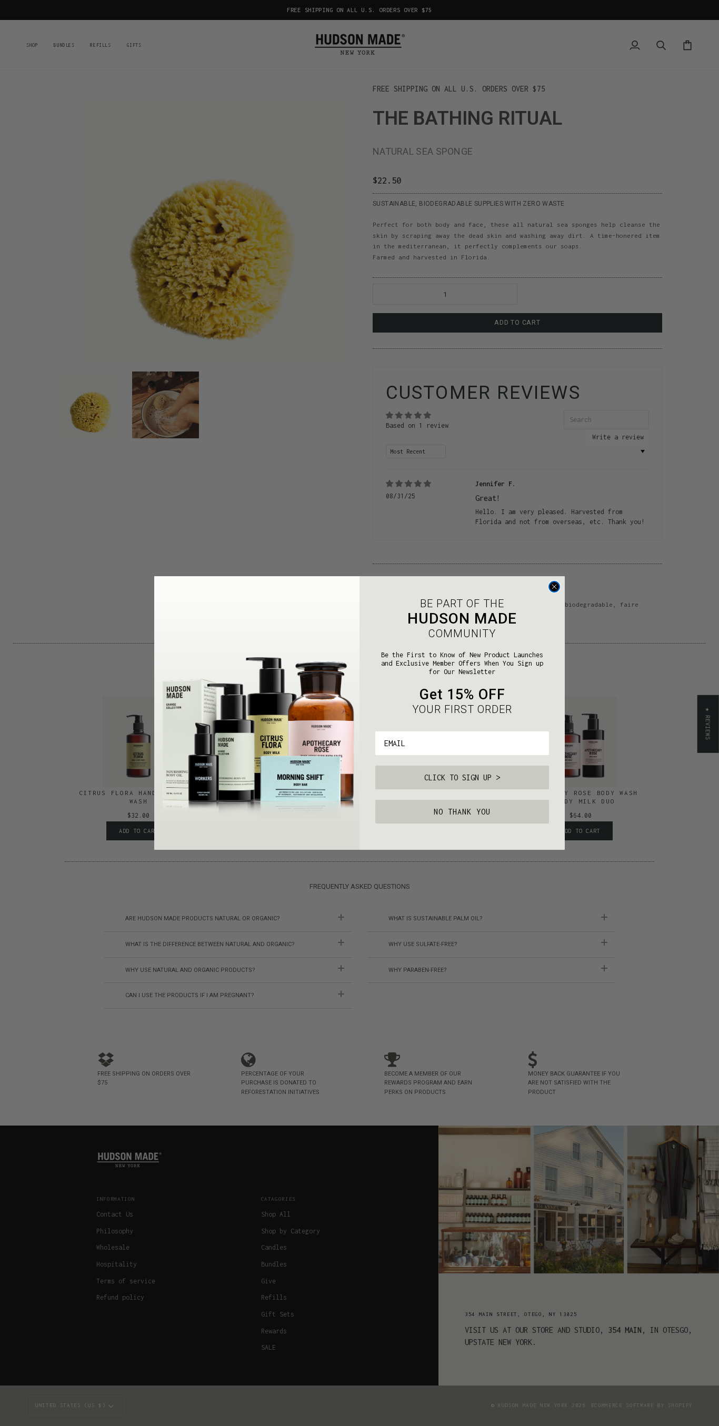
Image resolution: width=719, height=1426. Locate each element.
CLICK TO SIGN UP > (462, 777)
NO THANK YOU (462, 811)
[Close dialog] (554, 586)
